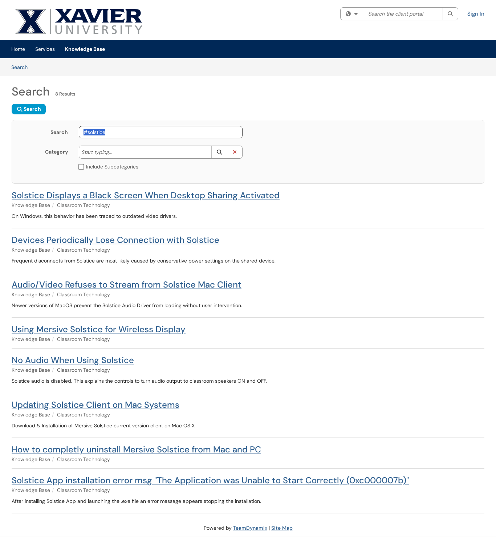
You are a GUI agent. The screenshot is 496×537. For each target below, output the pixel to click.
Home (18, 49)
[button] (219, 152)
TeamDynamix (250, 528)
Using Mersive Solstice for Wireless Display (99, 329)
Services (45, 49)
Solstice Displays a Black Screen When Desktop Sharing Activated (146, 195)
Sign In (475, 13)
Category (56, 152)
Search (22, 67)
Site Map (282, 528)
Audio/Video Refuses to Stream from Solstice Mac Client (126, 284)
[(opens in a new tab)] (99, 21)
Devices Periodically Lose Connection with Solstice (115, 239)
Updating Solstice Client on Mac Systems (95, 404)
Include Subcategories (112, 166)
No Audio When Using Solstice (73, 360)
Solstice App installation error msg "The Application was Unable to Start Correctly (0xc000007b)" (210, 480)
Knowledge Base (85, 49)
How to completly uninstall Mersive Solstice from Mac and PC (136, 449)
